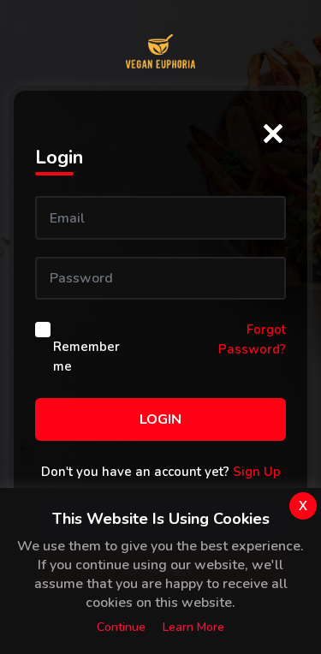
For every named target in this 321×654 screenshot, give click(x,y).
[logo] (160, 51)
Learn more (193, 627)
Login (160, 419)
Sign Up (257, 471)
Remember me (86, 356)
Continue (121, 627)
